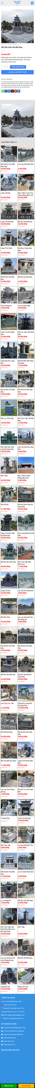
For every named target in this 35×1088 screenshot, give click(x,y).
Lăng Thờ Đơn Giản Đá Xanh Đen (8, 534)
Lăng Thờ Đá (5, 193)
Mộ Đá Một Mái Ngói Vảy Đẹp (26, 362)
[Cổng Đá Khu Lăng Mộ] (9, 350)
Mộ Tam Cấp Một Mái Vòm (24, 563)
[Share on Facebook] (6, 91)
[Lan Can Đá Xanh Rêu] (26, 154)
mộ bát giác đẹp (25, 85)
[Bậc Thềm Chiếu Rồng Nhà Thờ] (26, 465)
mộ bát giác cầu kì (28, 83)
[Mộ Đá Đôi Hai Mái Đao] (9, 379)
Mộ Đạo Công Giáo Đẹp (25, 249)
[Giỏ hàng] (32, 3)
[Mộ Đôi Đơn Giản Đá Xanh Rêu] (26, 494)
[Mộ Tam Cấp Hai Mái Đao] (26, 408)
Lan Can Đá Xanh (24, 306)
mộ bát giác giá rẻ (5, 85)
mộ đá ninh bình (25, 87)
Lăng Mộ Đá (5, 987)
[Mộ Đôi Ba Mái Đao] (26, 211)
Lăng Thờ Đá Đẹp (7, 222)
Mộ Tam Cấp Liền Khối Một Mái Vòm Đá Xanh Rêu (8, 929)
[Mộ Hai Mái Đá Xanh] (9, 750)
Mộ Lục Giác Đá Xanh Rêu (26, 333)
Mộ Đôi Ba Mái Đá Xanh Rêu (24, 676)
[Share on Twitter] (9, 91)
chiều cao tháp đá (19, 81)
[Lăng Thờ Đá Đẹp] (9, 211)
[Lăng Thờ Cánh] (9, 237)
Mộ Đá (9, 44)
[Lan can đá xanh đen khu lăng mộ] (26, 606)
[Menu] (2, 3)
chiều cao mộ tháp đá (9, 81)
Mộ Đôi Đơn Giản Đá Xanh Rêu (25, 505)
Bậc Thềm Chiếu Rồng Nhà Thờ (24, 477)
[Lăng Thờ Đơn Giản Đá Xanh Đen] (9, 522)
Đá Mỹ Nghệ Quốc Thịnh (17, 1008)
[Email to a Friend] (12, 91)
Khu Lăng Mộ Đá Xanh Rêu (26, 534)
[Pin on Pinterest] (15, 91)
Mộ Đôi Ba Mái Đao (25, 222)
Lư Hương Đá (6, 900)
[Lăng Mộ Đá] (9, 976)
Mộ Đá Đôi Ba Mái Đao (7, 278)
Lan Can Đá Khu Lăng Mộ (25, 448)
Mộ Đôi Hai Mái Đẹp (25, 900)
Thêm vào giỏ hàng (18, 67)
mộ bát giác (20, 83)
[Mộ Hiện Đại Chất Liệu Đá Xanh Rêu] (9, 436)
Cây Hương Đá (6, 306)
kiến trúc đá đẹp (7, 83)
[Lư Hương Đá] (9, 890)
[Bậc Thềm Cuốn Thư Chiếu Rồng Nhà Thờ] (26, 182)
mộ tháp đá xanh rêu (8, 87)
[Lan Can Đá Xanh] (26, 295)
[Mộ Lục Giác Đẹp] (9, 408)
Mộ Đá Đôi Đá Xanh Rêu (25, 647)
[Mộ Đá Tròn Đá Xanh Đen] (26, 779)
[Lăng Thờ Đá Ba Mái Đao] (26, 750)
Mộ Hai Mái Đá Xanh (8, 761)
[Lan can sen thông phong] (9, 779)
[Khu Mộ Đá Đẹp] (9, 721)
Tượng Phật (5, 818)
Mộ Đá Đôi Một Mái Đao (25, 391)
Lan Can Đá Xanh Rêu (26, 164)
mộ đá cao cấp (17, 87)
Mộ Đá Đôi (5, 504)
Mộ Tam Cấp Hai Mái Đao (26, 419)
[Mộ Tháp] (9, 465)
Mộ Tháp (4, 476)
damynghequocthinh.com (16, 1018)
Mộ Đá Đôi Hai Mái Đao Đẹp (8, 165)
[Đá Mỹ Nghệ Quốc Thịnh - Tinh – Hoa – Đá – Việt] (17, 3)
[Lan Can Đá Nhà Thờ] (26, 835)
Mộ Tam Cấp (5, 845)
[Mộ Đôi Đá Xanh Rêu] (9, 551)
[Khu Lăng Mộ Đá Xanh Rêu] (26, 522)
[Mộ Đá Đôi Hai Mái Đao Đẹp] (9, 154)
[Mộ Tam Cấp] (9, 835)
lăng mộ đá (14, 83)
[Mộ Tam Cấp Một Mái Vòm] (26, 551)
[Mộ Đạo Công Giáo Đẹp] (26, 237)
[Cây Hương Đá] (9, 295)
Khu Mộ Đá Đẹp (6, 732)
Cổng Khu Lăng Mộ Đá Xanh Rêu (25, 704)
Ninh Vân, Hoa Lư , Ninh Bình (16, 1012)
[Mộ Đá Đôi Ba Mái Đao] (9, 266)
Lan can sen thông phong (7, 790)
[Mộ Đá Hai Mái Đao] (26, 266)
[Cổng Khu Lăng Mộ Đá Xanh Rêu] (26, 693)
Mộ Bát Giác (16, 44)
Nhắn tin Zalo (9, 1086)
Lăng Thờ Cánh (6, 248)
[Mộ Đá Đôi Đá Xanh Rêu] (26, 635)
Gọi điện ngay (26, 1086)
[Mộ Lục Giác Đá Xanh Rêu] (26, 321)
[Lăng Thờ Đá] (9, 182)
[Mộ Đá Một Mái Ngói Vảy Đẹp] (26, 350)
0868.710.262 (12, 1005)
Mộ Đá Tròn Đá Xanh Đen (25, 790)
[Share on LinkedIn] (18, 91)
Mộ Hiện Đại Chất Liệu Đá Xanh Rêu (7, 448)
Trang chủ (3, 44)
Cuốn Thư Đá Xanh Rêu (7, 333)
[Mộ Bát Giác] (9, 606)
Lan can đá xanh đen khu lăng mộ (25, 618)
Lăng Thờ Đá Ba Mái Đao (25, 762)
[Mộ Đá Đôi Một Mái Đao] (26, 379)
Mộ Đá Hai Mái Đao (25, 277)
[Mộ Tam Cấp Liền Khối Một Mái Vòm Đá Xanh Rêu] (9, 916)
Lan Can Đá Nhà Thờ (25, 845)
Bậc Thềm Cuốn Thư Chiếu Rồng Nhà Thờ (25, 194)
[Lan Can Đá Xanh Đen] (26, 580)
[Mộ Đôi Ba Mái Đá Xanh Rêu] (26, 664)
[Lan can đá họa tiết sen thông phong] (9, 947)
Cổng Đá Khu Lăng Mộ (7, 362)
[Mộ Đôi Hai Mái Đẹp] (26, 890)
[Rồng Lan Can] (26, 976)
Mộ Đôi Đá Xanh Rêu (8, 562)
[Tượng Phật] (9, 807)
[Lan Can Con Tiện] (9, 693)
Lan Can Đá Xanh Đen (26, 591)
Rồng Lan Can (23, 987)
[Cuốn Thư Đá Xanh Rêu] (9, 321)
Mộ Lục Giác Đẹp (7, 418)
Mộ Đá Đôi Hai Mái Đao (8, 391)
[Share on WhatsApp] (2, 91)
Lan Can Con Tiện (7, 703)
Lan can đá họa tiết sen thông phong (8, 959)
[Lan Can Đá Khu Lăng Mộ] (26, 436)
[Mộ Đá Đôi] (9, 494)
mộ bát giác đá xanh (15, 85)
